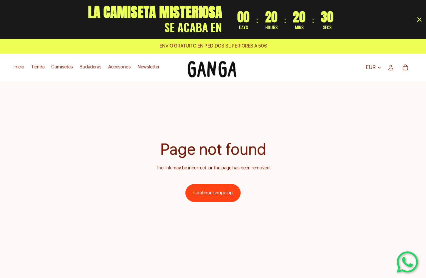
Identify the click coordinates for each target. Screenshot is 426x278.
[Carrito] (405, 67)
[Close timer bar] (419, 19)
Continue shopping (213, 193)
